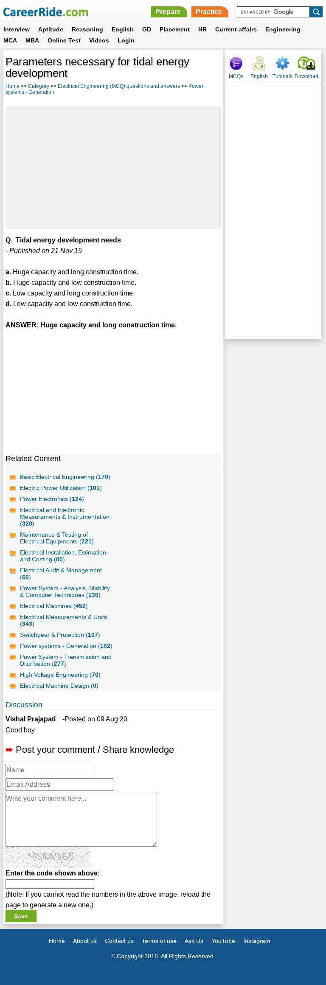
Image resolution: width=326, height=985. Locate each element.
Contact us (119, 940)
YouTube (223, 940)
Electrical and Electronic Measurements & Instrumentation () (65, 517)
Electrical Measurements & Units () (63, 620)
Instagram (256, 940)
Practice (209, 11)
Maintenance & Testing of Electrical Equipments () (57, 538)
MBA (32, 40)
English (123, 29)
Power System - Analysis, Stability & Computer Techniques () (65, 591)
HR (202, 29)
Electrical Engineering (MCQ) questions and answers (119, 86)
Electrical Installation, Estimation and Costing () (63, 556)
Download (306, 76)
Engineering (283, 29)
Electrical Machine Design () (59, 685)
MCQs (236, 76)
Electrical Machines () (54, 605)
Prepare (168, 11)
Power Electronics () (52, 498)
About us (85, 940)
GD (146, 29)
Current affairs (236, 29)
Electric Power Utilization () (61, 487)
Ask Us (194, 940)
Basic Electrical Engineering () (65, 476)
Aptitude (50, 29)
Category (38, 86)
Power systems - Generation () (66, 645)
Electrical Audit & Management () (61, 573)
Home (13, 86)
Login (126, 40)
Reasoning (87, 29)
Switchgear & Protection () (60, 634)
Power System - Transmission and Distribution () (66, 660)
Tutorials (282, 76)
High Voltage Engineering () (60, 674)
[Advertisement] (113, 167)
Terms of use (159, 940)
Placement (175, 29)
